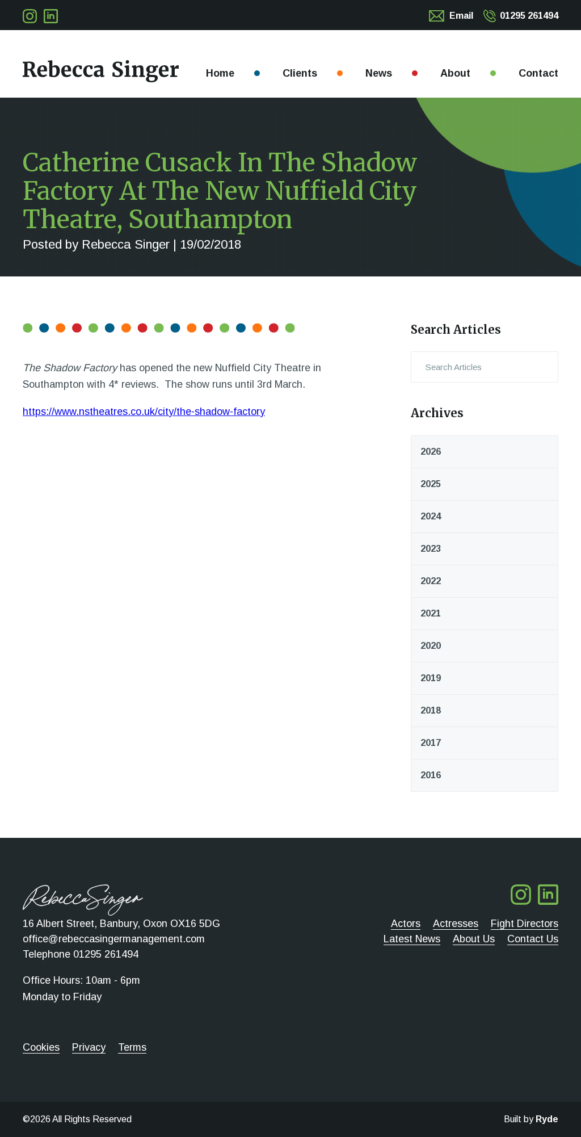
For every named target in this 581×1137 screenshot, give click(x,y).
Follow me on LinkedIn (51, 16)
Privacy (89, 1047)
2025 (430, 484)
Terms (132, 1047)
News (378, 73)
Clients (300, 73)
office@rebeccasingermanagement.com (114, 939)
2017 (430, 743)
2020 (430, 646)
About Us (474, 939)
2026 (430, 451)
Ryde (547, 1119)
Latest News (412, 939)
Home (220, 73)
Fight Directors (524, 923)
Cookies (41, 1047)
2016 (430, 775)
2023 (430, 548)
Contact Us (532, 939)
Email (461, 15)
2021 (430, 613)
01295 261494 (529, 15)
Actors (405, 923)
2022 (430, 581)
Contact (538, 73)
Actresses (455, 923)
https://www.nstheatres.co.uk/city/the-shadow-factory (144, 411)
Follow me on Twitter (30, 16)
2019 (430, 678)
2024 (430, 516)
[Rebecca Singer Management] (101, 71)
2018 (430, 710)
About (455, 73)
